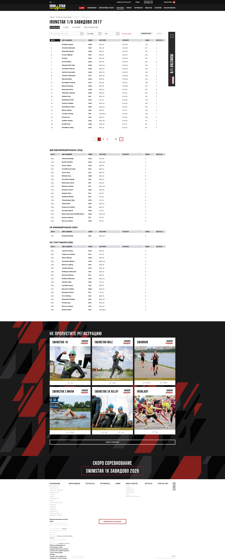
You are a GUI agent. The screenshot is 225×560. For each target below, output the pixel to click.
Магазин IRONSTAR (169, 8)
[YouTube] (148, 2)
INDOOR (52, 496)
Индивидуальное (146, 33)
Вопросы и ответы (133, 496)
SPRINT (52, 500)
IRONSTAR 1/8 (54, 498)
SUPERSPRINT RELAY (56, 502)
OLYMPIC (52, 494)
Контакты (148, 483)
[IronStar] (57, 7)
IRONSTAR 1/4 (54, 492)
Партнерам (130, 492)
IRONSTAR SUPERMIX (56, 490)
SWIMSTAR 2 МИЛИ (56, 515)
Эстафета (159, 33)
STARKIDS (53, 509)
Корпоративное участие (106, 8)
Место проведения (91, 27)
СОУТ (173, 556)
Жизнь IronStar (132, 483)
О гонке (66, 27)
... (111, 139)
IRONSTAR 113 (54, 488)
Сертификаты (138, 8)
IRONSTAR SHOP (163, 483)
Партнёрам (158, 8)
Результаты (120, 8)
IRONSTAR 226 (54, 486)
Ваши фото (148, 8)
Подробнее (70, 368)
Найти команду (74, 483)
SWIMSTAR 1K (54, 511)
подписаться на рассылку (124, 2)
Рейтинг (129, 8)
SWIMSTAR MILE (55, 513)
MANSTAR (53, 507)
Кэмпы (118, 483)
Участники (76, 27)
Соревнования (91, 8)
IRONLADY (53, 504)
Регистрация (70, 360)
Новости (129, 488)
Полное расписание (112, 442)
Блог (127, 494)
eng (51, 2)
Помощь (138, 2)
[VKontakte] (145, 2)
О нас (128, 486)
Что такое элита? (127, 33)
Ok (123, 521)
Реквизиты (130, 490)
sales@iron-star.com (64, 543)
